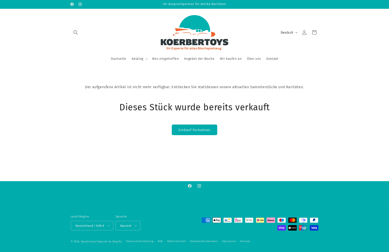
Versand (245, 241)
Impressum (228, 241)
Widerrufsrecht (176, 241)
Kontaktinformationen (203, 241)
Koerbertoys (88, 241)
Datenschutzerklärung (139, 241)
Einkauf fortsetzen (194, 130)
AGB (160, 241)
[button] (76, 32)
